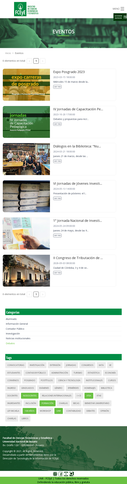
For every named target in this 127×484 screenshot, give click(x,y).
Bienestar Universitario (97, 403)
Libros (25, 418)
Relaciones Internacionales (56, 395)
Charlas (63, 403)
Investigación (13, 333)
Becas (76, 403)
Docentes (12, 395)
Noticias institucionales (18, 338)
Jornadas (71, 365)
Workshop (45, 410)
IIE (110, 365)
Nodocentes (29, 395)
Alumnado (11, 319)
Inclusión (31, 403)
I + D (79, 395)
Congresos (87, 365)
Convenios (13, 380)
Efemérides (73, 388)
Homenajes (89, 388)
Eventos (19, 53)
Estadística (94, 372)
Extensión (55, 365)
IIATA (101, 365)
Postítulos (47, 380)
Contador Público (15, 328)
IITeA (89, 395)
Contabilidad (73, 410)
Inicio (8, 53)
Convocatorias (15, 365)
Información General (17, 323)
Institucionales (94, 380)
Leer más (57, 86)
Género (58, 388)
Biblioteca (106, 388)
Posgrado (29, 380)
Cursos (112, 380)
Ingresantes (13, 403)
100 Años (29, 410)
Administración (59, 372)
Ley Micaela (13, 410)
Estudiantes (13, 372)
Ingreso (11, 388)
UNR (59, 410)
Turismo (78, 372)
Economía (110, 372)
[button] (120, 17)
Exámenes (44, 388)
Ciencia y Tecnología (69, 380)
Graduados (27, 388)
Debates (10, 343)
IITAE (99, 395)
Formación (47, 403)
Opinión (104, 410)
